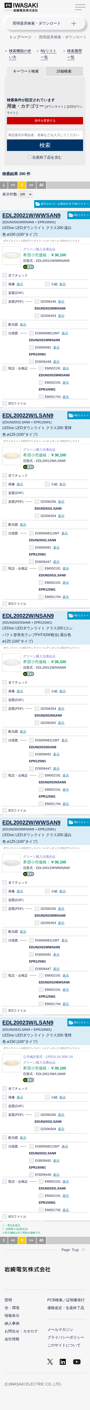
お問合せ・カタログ (21, 1331)
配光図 (13, 324)
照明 (8, 1300)
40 (41, 185)
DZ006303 (48, 316)
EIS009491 (43, 347)
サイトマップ (80, 7)
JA (46, 5)
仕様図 (13, 333)
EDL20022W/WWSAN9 (31, 822)
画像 (11, 284)
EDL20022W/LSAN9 (27, 415)
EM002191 (53, 368)
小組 (54, 284)
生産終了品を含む (47, 157)
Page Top (70, 1249)
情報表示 (12, 1316)
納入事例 (12, 1323)
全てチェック (18, 275)
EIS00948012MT (47, 333)
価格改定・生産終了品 (65, 1308)
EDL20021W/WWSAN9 (31, 215)
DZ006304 (48, 516)
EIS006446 (43, 1174)
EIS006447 (43, 562)
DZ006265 (48, 1115)
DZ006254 (48, 708)
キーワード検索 (26, 71)
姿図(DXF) (16, 293)
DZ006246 (48, 301)
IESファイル (17, 403)
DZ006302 (48, 723)
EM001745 (53, 1210)
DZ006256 (48, 501)
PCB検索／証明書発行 (66, 1300)
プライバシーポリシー (65, 1337)
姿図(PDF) (16, 301)
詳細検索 (64, 71)
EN (53, 5)
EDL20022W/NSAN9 (28, 616)
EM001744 (53, 597)
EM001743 (53, 397)
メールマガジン (60, 1330)
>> (31, 185)
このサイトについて (64, 1345)
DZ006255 (48, 908)
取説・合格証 (18, 368)
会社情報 (12, 1339)
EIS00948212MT (47, 1146)
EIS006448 (43, 361)
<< (13, 185)
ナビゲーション (40, 23)
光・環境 (12, 1308)
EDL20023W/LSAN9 (27, 1022)
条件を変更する (45, 120)
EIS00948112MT (47, 533)
